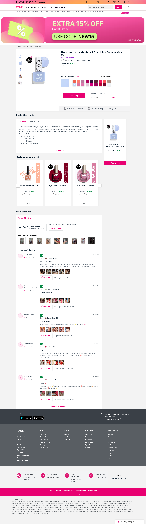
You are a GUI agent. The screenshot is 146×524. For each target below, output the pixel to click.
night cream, (48, 507)
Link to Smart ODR (22, 460)
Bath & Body (111, 442)
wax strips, (21, 505)
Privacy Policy (92, 490)
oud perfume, (107, 505)
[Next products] (99, 185)
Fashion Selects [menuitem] (98, 11)
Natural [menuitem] (53, 11)
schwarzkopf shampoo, (71, 507)
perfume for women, (69, 501)
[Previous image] (19, 88)
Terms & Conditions (55, 490)
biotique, (52, 501)
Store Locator (44, 439)
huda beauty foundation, (35, 507)
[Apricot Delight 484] (104, 81)
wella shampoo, (21, 507)
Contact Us (43, 434)
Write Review (56, 228)
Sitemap (87, 447)
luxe (41, 7)
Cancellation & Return (46, 442)
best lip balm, (102, 507)
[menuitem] (125, 13)
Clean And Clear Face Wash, (103, 511)
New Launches (89, 437)
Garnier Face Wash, (62, 509)
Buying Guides (67, 439)
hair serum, (29, 501)
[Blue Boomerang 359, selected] (74, 85)
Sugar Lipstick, (38, 511)
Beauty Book (66, 434)
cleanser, (61, 503)
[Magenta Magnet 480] (87, 81)
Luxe (109, 458)
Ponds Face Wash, (105, 509)
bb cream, (86, 501)
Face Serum (44, 513)
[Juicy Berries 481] (91, 81)
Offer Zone (88, 434)
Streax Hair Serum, (117, 509)
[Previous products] (18, 185)
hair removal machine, (78, 505)
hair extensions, (100, 503)
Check (114, 97)
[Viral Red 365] (100, 85)
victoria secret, (95, 501)
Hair (109, 439)
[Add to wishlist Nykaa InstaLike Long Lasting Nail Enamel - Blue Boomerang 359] (56, 52)
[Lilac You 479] (82, 81)
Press (19, 444)
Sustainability (21, 452)
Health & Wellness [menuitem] (73, 11)
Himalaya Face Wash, (49, 509)
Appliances (111, 445)
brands (36, 7)
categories (29, 7)
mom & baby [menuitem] (61, 11)
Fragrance (111, 453)
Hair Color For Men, (23, 513)
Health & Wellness (113, 450)
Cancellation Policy (80, 490)
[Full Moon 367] (109, 85)
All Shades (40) (106, 76)
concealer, (37, 501)
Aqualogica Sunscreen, (59, 511)
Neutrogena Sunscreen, (121, 511)
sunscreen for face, (40, 505)
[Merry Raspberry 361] (82, 85)
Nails (31, 46)
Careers (19, 439)
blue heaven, (83, 507)
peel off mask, (93, 507)
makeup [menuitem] (20, 11)
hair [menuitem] (29, 11)
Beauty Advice (60, 7)
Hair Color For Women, (76, 509)
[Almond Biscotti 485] (109, 81)
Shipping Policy (68, 490)
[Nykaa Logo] (19, 6)
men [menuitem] (81, 11)
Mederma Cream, (22, 509)
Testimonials (21, 447)
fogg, (115, 503)
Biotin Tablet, (47, 511)
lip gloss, (58, 501)
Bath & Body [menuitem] (45, 11)
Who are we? (21, 436)
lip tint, (120, 503)
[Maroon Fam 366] (104, 85)
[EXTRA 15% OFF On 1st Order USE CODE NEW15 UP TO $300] (73, 30)
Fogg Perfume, (89, 511)
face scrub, (112, 507)
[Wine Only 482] (96, 81)
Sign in (118, 7)
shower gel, (29, 505)
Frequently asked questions (48, 437)
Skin (109, 437)
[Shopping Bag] (128, 7)
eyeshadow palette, (50, 503)
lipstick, (15, 501)
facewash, (55, 507)
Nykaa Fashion (49, 7)
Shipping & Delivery (45, 445)
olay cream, (109, 503)
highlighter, (22, 501)
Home (19, 46)
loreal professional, (87, 503)
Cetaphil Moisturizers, (91, 509)
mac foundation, (92, 505)
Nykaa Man (88, 439)
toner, (41, 503)
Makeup (25, 46)
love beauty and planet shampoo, (111, 501)
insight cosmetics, (53, 505)
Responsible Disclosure (24, 455)
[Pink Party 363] (91, 85)
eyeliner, (126, 501)
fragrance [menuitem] (88, 11)
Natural (110, 455)
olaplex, (126, 505)
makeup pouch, (118, 505)
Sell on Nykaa (44, 447)
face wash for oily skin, (25, 503)
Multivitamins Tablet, (35, 509)
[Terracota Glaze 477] (74, 81)
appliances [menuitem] (36, 11)
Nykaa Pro (88, 445)
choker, (100, 505)
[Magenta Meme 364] (96, 85)
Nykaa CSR (20, 450)
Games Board (67, 437)
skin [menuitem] (25, 11)
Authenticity (20, 442)
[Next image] (22, 88)
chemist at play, (69, 503)
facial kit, (79, 501)
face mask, (45, 501)
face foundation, (65, 505)
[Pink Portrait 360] (78, 85)
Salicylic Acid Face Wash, (76, 511)
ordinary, (36, 503)
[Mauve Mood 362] (87, 85)
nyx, (61, 507)
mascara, (78, 503)
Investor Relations (22, 458)
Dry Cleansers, (35, 513)
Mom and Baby (112, 447)
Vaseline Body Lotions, (25, 511)
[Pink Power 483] (100, 81)
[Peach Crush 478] (78, 81)
